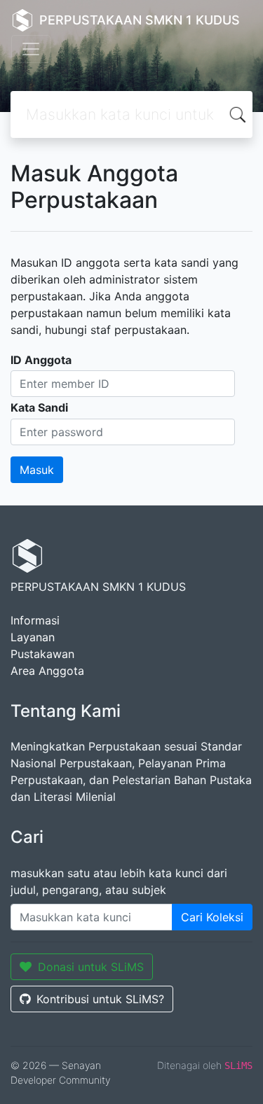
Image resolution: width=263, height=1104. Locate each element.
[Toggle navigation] (30, 49)
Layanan (33, 637)
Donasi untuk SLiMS (91, 967)
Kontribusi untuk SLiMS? (100, 999)
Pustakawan (42, 654)
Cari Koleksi (212, 917)
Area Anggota (47, 671)
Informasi (35, 620)
